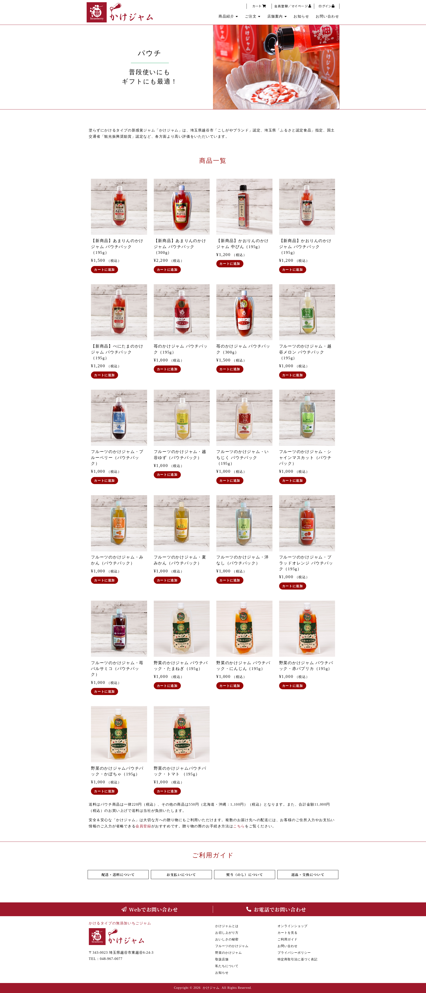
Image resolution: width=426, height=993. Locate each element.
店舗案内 (275, 16)
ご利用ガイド (288, 939)
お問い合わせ (327, 16)
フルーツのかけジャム (231, 946)
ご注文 (251, 16)
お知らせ (301, 16)
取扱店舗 (222, 959)
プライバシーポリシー (294, 952)
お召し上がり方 (227, 932)
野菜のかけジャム (228, 952)
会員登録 (143, 826)
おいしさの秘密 (227, 939)
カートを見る (288, 932)
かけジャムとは (227, 926)
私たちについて (227, 966)
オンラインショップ (293, 926)
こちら (239, 826)
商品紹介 (226, 16)
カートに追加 (104, 269)
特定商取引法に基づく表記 (298, 959)
